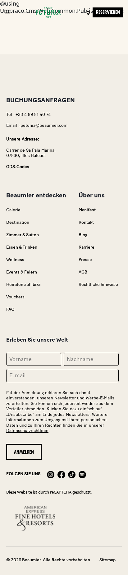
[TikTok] (71, 474)
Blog (83, 234)
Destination (17, 222)
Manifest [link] (87, 210)
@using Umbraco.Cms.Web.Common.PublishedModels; (62, 281)
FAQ (10, 309)
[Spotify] (82, 474)
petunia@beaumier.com (44, 125)
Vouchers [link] (15, 297)
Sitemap (107, 560)
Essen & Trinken (21, 247)
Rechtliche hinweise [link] (98, 284)
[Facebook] (61, 474)
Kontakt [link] (86, 222)
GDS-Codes (17, 166)
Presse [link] (85, 259)
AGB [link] (83, 272)
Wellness (15, 259)
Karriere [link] (86, 247)
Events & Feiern (21, 272)
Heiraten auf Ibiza (23, 284)
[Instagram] (50, 474)
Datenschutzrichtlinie (27, 430)
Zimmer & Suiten (22, 234)
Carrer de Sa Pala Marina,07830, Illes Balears (31, 153)
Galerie (13, 210)
